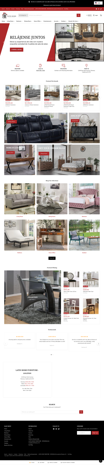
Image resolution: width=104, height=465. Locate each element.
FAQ (22, 8)
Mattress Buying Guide (29, 8)
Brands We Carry (73, 21)
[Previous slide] (3, 42)
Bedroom (19, 21)
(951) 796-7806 (29, 384)
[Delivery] (17, 68)
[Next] (99, 97)
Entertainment (47, 21)
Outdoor (63, 21)
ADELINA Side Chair (88, 291)
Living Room (10, 21)
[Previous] (4, 97)
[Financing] (63, 68)
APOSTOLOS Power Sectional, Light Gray (69, 105)
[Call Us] (40, 68)
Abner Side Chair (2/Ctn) (70, 291)
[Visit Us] (86, 68)
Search (3, 8)
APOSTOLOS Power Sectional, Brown (49, 105)
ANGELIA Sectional (10, 105)
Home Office (37, 21)
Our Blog (66, 8)
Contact (13, 8)
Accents (56, 21)
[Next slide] (100, 42)
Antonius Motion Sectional (31, 105)
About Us (8, 8)
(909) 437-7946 (30, 385)
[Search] (78, 15)
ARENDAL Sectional (88, 105)
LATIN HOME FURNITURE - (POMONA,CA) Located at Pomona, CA (49, 8)
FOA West (7, 106)
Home (3, 21)
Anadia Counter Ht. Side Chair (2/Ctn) (71, 319)
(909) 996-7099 (40, 70)
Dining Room (27, 21)
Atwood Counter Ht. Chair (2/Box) (89, 319)
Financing (18, 8)
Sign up (95, 433)
